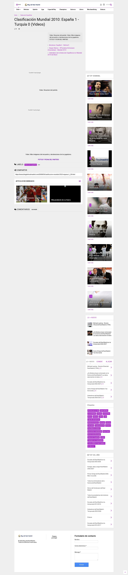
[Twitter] (104, 4)
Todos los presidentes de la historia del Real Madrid (98, 232)
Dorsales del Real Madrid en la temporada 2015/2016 (99, 278)
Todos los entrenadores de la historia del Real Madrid (99, 138)
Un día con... (91, 446)
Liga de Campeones (94, 419)
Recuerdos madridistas (95, 431)
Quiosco (73, 9)
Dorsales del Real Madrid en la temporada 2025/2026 (99, 185)
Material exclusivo (93, 422)
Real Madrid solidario (94, 428)
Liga (42, 9)
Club (17, 9)
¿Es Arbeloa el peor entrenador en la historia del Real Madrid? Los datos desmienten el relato (102, 333)
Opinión (35, 9)
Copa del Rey (52, 9)
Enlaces (102, 9)
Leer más (90, 98)
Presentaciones (99, 425)
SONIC (102, 437)
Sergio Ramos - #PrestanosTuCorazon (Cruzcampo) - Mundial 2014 (61, 49)
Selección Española (26, 15)
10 (91, 296)
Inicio (15, 15)
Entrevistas (106, 413)
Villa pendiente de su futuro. (61, 200)
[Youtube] (101, 4)
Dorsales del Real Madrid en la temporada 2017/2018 (99, 302)
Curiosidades (92, 413)
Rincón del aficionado (94, 434)
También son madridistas (95, 440)
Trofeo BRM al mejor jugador (96, 443)
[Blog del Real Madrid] (32, 5)
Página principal (54, 537)
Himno (90, 416)
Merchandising (92, 9)
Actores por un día (93, 410)
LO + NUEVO (92, 317)
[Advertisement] (28, 44)
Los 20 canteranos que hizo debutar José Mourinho (98, 255)
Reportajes (106, 431)
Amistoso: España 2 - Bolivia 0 (59, 45)
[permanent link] (19, 29)
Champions (63, 9)
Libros (81, 9)
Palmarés (91, 425)
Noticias (26, 9)
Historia (95, 416)
